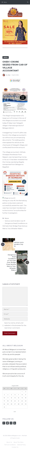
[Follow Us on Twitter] (7, 423)
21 (18, 401)
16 (25, 397)
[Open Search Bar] (27, 2)
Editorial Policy (21, 444)
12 (11, 397)
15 (22, 397)
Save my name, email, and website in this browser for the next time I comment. (15, 325)
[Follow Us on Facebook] (3, 423)
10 (4, 397)
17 (4, 401)
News (6, 57)
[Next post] (27, 262)
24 (4, 404)
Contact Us (15, 447)
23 (25, 401)
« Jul (14, 411)
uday (9, 75)
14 (18, 397)
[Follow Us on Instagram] (11, 423)
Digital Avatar (16, 438)
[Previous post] (2, 244)
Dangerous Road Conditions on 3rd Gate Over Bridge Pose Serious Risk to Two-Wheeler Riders (14, 226)
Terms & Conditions (10, 444)
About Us (9, 442)
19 (11, 401)
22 (22, 401)
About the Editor (19, 442)
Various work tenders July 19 (15, 221)
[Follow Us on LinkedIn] (14, 423)
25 (7, 404)
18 (7, 401)
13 (15, 397)
